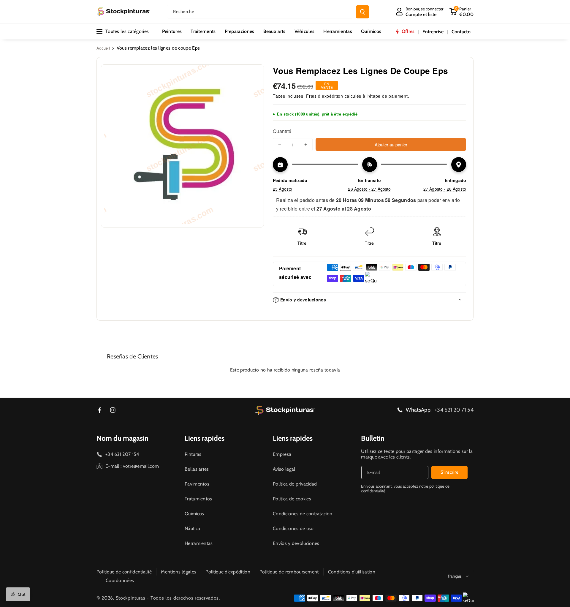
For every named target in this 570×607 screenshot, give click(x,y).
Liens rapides (204, 438)
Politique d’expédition (227, 572)
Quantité (282, 131)
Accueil (103, 48)
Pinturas (193, 454)
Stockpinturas (130, 598)
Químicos (194, 513)
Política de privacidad (295, 484)
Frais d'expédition (324, 96)
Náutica (192, 528)
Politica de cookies (292, 499)
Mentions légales (178, 572)
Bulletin (372, 438)
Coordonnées (120, 580)
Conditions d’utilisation (351, 572)
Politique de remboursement (289, 572)
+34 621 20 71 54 (454, 410)
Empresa (282, 454)
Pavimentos (197, 484)
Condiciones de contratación (302, 513)
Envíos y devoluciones (296, 543)
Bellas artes (197, 469)
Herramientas (199, 543)
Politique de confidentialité (124, 572)
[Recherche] (362, 11)
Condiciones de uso (293, 528)
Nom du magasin (122, 438)
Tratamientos (198, 499)
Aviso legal (284, 469)
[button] (461, 11)
